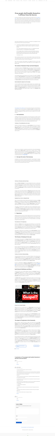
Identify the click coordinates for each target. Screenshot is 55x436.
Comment (17, 407)
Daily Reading (17, 348)
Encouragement (10, 0)
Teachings (29, 0)
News (46, 0)
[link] (16, 289)
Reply (18, 364)
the (25, 154)
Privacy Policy (30, 427)
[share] (38, 289)
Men (44, 0)
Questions (33, 0)
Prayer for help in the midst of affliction (20, 346)
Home (6, 0)
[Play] (31, 286)
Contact (33, 427)
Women (21, 0)
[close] (27, 433)
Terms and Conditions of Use (24, 427)
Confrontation (40, 0)
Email (17, 419)
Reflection (17, 0)
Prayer (14, 0)
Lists (36, 0)
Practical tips (25, 0)
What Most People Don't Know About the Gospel (22, 303)
